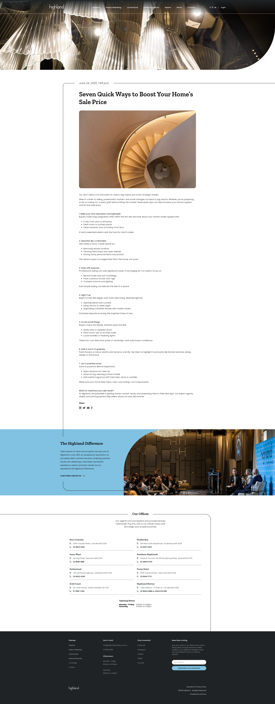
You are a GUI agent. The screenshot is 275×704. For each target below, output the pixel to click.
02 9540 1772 (146, 576)
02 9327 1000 (146, 547)
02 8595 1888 (78, 562)
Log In (223, 7)
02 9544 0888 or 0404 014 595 (153, 591)
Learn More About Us (71, 475)
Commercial (132, 7)
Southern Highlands (147, 554)
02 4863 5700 (146, 562)
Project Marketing (113, 7)
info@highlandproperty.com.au (115, 645)
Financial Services (151, 7)
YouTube (141, 663)
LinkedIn (141, 654)
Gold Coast (75, 583)
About (179, 7)
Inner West (75, 554)
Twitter (140, 658)
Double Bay (142, 539)
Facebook (141, 645)
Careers (72, 667)
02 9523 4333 (79, 547)
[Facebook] (210, 7)
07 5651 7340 (78, 591)
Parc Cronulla (77, 539)
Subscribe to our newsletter (189, 668)
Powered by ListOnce (198, 694)
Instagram (142, 650)
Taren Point (143, 569)
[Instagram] (212, 7)
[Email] (88, 408)
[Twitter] (84, 408)
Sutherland (75, 569)
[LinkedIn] (215, 7)
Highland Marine (146, 583)
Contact (191, 7)
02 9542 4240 (79, 576)
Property (96, 7)
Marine (168, 7)
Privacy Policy (201, 687)
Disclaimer (191, 687)
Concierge (73, 663)
